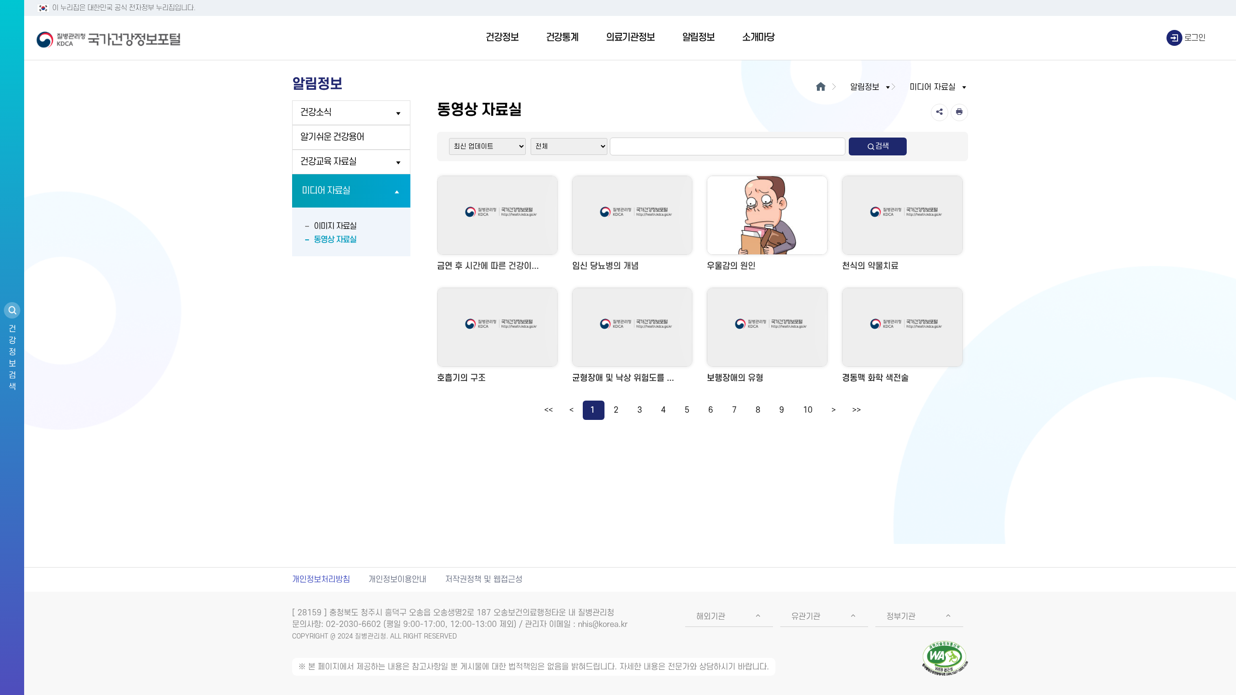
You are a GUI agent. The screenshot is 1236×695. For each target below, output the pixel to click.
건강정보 (502, 37)
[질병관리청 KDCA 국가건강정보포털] (108, 38)
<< (548, 410)
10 (808, 410)
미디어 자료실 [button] (932, 87)
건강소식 (315, 113)
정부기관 (900, 616)
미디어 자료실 (326, 191)
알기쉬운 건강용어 (332, 137)
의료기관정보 (630, 37)
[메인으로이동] (820, 87)
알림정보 (698, 37)
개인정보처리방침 (321, 579)
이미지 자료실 (335, 226)
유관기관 (805, 616)
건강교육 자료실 (328, 162)
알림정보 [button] (864, 87)
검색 (882, 146)
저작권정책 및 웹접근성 (483, 579)
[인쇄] (959, 112)
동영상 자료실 (335, 240)
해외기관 (710, 616)
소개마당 (758, 37)
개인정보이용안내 (397, 579)
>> (856, 410)
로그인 (1195, 38)
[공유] (939, 112)
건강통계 (562, 37)
